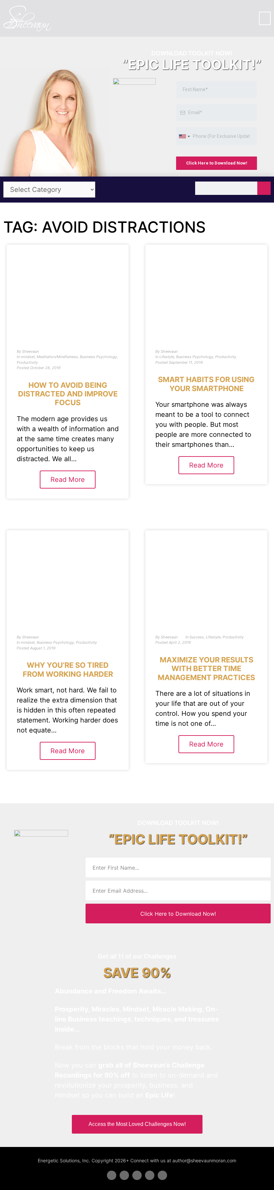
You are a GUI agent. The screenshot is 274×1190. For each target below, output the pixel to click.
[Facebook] (111, 1175)
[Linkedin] (137, 1175)
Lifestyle (166, 356)
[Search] (264, 188)
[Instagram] (162, 1175)
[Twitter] (124, 1175)
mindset (28, 356)
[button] (265, 18)
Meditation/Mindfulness (57, 356)
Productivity (27, 362)
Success (196, 637)
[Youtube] (149, 1175)
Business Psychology (98, 356)
